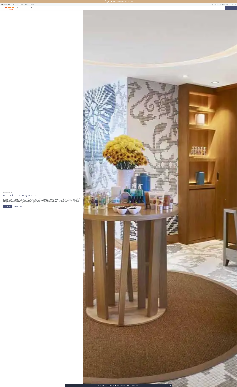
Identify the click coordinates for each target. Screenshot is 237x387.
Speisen (39, 8)
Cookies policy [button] (135, 385)
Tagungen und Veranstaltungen (55, 8)
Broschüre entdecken (18, 206)
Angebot (66, 8)
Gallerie (25, 8)
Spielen (44, 8)
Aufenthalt (32, 8)
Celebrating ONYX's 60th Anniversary (120, 1)
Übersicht (19, 8)
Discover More (8, 206)
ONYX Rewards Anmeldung (225, 4)
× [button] (170, 385)
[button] (5, 4)
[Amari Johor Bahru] (10, 8)
